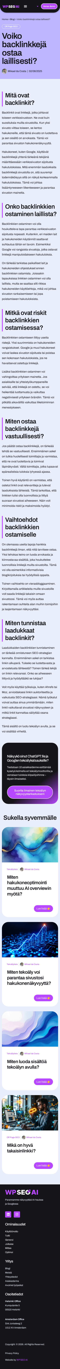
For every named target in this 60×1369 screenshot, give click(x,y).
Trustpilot (9, 749)
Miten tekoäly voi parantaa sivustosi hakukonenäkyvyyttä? (29, 978)
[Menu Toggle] (25, 6)
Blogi (12, 19)
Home (5, 19)
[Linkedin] (8, 1214)
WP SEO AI (22, 1360)
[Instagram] (17, 1214)
